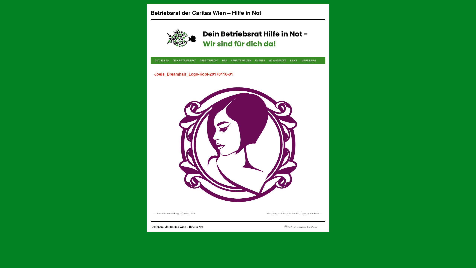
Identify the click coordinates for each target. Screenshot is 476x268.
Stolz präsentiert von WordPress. (302, 226)
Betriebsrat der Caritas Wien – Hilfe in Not (206, 13)
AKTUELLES (162, 60)
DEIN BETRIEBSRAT (184, 60)
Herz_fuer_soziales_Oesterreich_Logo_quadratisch (292, 213)
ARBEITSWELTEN (241, 60)
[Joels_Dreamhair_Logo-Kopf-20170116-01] (238, 145)
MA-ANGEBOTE (278, 60)
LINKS (293, 60)
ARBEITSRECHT (209, 60)
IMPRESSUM (308, 60)
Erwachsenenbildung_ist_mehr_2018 (176, 213)
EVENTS (260, 60)
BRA (224, 60)
